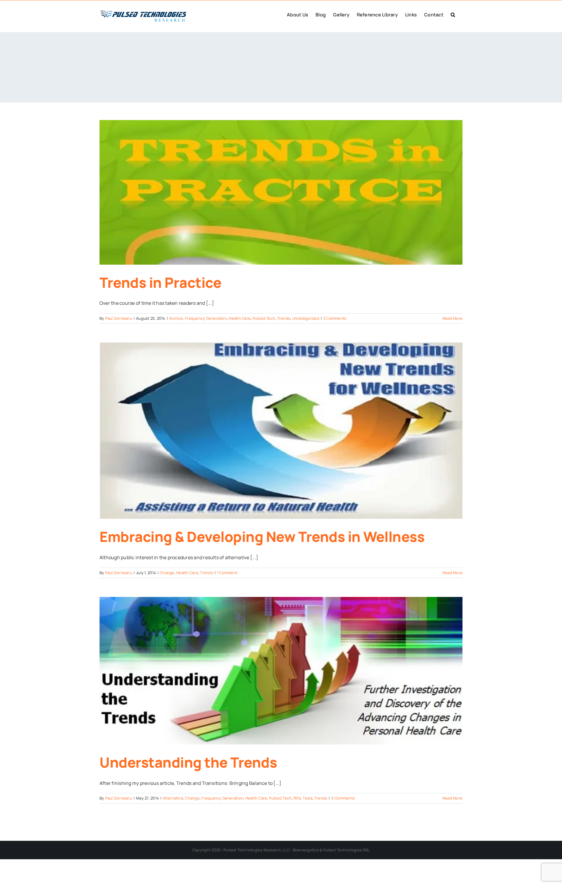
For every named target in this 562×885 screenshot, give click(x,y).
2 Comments (334, 318)
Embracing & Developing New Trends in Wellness (262, 536)
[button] (453, 14)
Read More (452, 318)
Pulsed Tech (264, 318)
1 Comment (227, 572)
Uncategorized (305, 318)
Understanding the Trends (188, 762)
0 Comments (343, 798)
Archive (176, 318)
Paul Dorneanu (118, 318)
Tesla (307, 798)
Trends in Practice (160, 282)
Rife (297, 798)
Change (167, 572)
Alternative (173, 798)
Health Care (240, 318)
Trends (283, 318)
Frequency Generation (206, 318)
